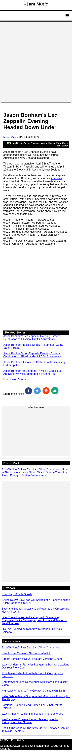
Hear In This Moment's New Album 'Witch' (26, 653)
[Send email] (55, 393)
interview (56, 178)
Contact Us (6, 740)
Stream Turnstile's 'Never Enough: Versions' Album (32, 658)
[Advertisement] (36, 62)
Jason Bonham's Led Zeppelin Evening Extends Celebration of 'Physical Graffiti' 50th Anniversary (32, 355)
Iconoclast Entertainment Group (39, 745)
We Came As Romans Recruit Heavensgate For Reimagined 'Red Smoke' (30, 721)
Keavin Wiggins (10, 137)
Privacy (19, 740)
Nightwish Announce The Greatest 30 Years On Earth (33, 690)
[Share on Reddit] (46, 393)
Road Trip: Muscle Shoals (17, 594)
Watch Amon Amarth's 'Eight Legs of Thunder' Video (32, 713)
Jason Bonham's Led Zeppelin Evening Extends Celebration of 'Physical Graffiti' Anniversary (31, 338)
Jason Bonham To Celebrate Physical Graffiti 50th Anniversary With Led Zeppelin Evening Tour (32, 372)
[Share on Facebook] (29, 393)
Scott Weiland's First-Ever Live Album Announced (31, 647)
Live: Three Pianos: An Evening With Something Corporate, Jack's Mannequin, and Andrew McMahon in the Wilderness (34, 620)
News (8, 22)
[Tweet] (37, 393)
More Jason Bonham (15, 379)
